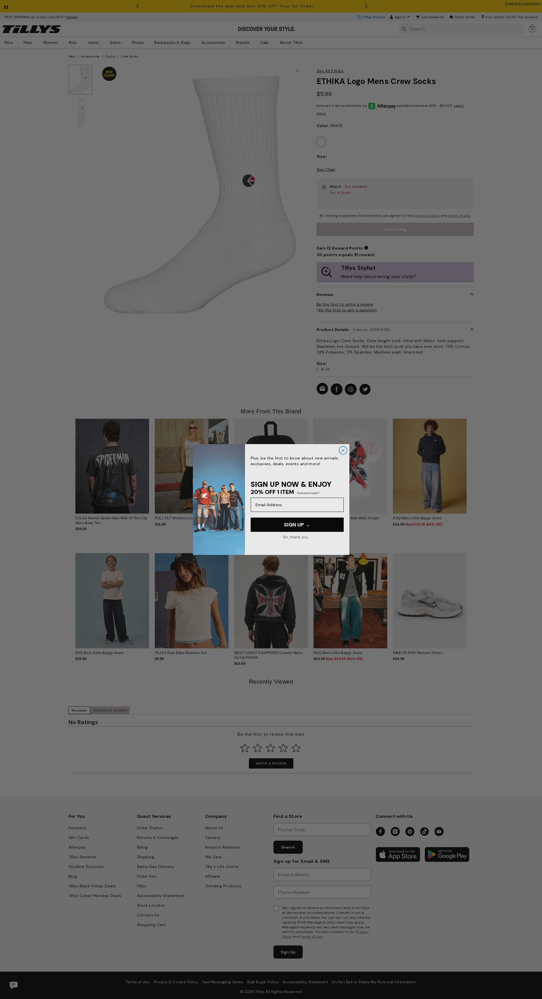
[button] (470, 461)
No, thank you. (295, 537)
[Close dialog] (343, 450)
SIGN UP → (297, 524)
